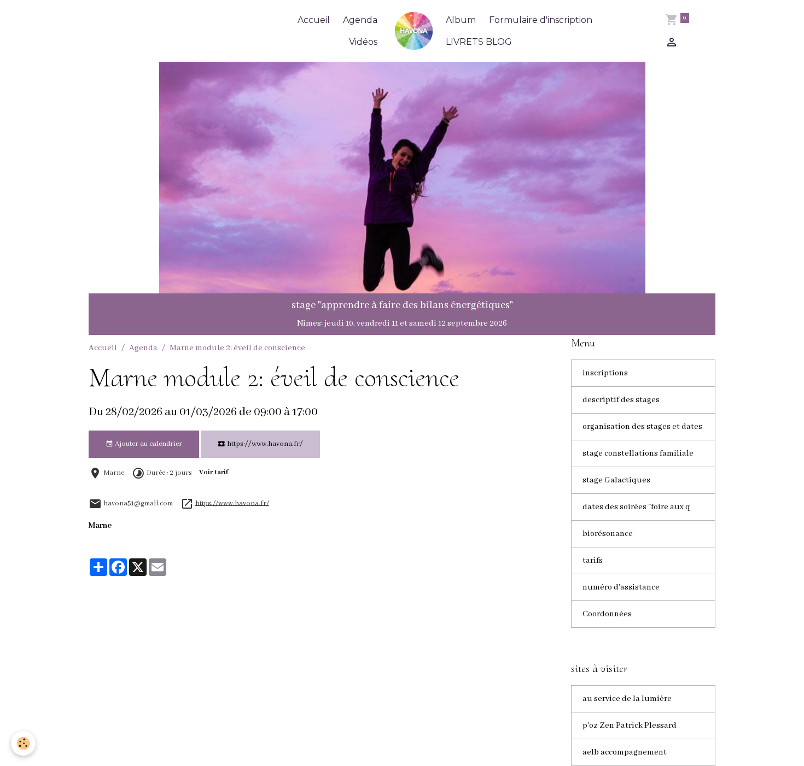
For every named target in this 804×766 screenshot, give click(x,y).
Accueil (314, 20)
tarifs (592, 560)
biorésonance (607, 534)
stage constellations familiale (638, 453)
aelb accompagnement (624, 752)
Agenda (360, 20)
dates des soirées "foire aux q (636, 507)
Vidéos (363, 42)
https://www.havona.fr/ (264, 444)
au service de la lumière (627, 699)
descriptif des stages (621, 400)
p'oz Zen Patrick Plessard (629, 725)
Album (461, 20)
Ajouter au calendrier (147, 444)
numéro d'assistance (621, 587)
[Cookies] (23, 743)
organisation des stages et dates (642, 427)
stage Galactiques (616, 480)
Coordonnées (607, 614)
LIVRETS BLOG (479, 42)
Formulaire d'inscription (540, 20)
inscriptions (605, 373)
